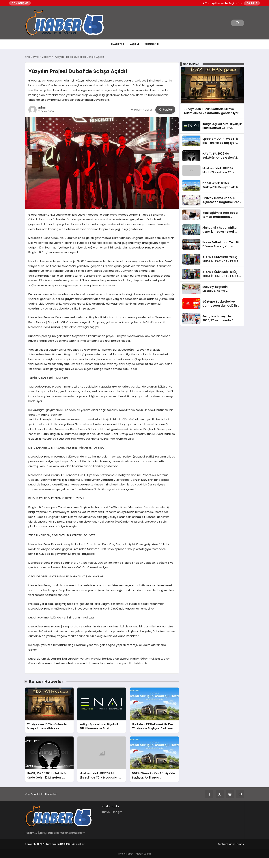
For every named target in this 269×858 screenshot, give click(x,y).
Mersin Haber (125, 853)
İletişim (117, 812)
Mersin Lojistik (143, 853)
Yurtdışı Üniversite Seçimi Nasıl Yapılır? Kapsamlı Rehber (224, 3)
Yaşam (134, 44)
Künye (106, 812)
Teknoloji (151, 44)
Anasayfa (117, 44)
